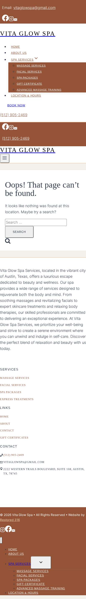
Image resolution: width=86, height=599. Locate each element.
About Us (19, 52)
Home (15, 46)
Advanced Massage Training (39, 89)
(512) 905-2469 (13, 115)
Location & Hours (26, 95)
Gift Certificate (29, 83)
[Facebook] (5, 20)
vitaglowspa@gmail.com (34, 7)
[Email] (15, 20)
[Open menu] (4, 158)
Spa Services (19, 563)
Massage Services (31, 65)
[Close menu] (1, 540)
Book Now (16, 105)
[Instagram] (11, 20)
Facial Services (29, 71)
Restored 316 (10, 520)
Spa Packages (27, 77)
